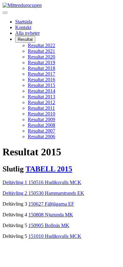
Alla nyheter (27, 33)
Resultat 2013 (41, 96)
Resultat (25, 39)
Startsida (23, 21)
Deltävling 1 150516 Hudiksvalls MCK (42, 182)
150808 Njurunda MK (50, 214)
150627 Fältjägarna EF (51, 204)
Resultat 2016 (41, 79)
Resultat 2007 (41, 131)
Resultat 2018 (41, 68)
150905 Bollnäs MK (48, 225)
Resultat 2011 (41, 108)
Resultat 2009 (41, 119)
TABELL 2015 (49, 169)
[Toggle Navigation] (5, 13)
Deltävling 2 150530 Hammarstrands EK (43, 193)
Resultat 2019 (41, 62)
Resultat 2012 (41, 102)
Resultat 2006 (41, 136)
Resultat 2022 (41, 45)
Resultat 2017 (41, 74)
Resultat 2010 (41, 113)
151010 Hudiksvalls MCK (54, 236)
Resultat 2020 (41, 56)
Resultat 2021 (41, 51)
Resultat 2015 (41, 85)
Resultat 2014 (41, 91)
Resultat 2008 (41, 125)
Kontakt (23, 27)
